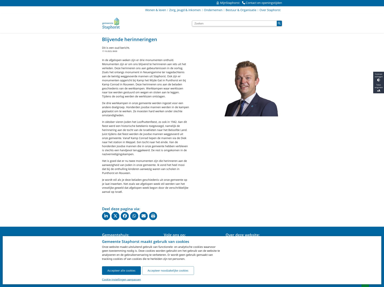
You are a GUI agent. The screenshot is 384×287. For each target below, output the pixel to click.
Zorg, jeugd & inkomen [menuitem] (185, 10)
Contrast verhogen (379, 75)
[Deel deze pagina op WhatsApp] (134, 216)
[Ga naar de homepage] (111, 23)
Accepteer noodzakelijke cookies (168, 270)
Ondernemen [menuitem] (213, 10)
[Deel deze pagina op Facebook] (125, 216)
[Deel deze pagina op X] (115, 216)
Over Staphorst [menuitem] (270, 10)
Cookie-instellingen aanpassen (121, 279)
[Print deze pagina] (153, 216)
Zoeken (279, 23)
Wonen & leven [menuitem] (155, 10)
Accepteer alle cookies (121, 270)
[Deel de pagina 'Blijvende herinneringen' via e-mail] (144, 216)
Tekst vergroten (379, 86)
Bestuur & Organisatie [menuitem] (241, 10)
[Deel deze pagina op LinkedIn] (106, 216)
